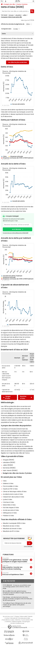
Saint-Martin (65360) (10, 470)
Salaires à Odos (8, 483)
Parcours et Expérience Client (13, 573)
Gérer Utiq (17, 619)
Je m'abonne (16, 229)
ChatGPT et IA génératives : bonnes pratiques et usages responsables (15, 560)
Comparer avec (6, 28)
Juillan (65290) (8, 465)
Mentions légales (16, 621)
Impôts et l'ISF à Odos (10, 489)
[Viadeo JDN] (26, 639)
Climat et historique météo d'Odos (14, 491)
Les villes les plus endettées (17, 62)
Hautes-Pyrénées (22, 4)
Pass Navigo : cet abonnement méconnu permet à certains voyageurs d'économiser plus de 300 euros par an (17, 599)
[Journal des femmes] (9, 631)
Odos (4, 481)
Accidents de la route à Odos (13, 494)
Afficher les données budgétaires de (12, 24)
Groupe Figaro (26, 621)
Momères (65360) (9, 468)
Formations (8, 554)
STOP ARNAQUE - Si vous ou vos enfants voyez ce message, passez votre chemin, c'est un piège (17, 586)
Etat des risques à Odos (11, 507)
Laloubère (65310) (9, 462)
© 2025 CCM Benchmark (17, 623)
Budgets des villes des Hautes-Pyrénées (17, 473)
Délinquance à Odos (10, 513)
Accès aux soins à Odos (11, 510)
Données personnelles (24, 618)
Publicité (30, 616)
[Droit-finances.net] (26, 635)
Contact (7, 618)
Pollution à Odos (8, 515)
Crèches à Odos (8, 502)
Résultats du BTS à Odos (11, 531)
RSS (32, 619)
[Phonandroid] (26, 643)
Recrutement (14, 618)
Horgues (11, 15)
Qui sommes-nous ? (8, 616)
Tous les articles (25, 619)
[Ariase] (9, 643)
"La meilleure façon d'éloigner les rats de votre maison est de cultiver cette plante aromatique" (17, 604)
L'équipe (17, 616)
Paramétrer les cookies (8, 619)
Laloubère (18, 15)
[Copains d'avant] (9, 639)
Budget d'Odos (8, 397)
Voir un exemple (28, 546)
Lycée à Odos (7, 499)
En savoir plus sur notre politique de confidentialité (15, 232)
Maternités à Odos (9, 505)
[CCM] (26, 631)
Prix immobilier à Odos (10, 486)
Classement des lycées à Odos (13, 497)
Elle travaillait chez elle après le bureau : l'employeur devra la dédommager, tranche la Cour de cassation (17, 592)
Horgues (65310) (8, 459)
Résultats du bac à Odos (11, 526)
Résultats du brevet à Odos (12, 528)
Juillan (25, 15)
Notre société (23, 616)
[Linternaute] (9, 635)
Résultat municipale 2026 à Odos (14, 523)
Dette (4, 33)
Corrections (8, 621)
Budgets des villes (9, 4)
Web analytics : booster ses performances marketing (12, 567)
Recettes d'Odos (23, 397)
